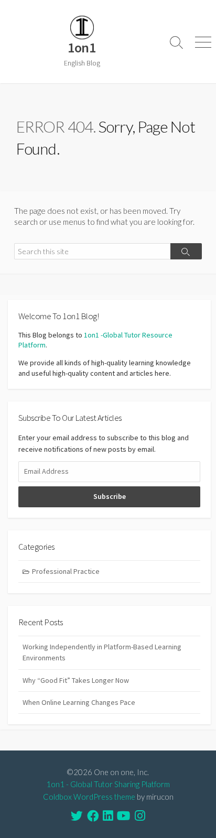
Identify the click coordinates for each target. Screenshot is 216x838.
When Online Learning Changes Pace (79, 702)
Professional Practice (66, 571)
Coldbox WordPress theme (89, 796)
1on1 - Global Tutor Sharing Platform (108, 784)
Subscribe (109, 496)
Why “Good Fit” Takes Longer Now (76, 680)
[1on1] (81, 27)
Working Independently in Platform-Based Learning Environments (102, 652)
